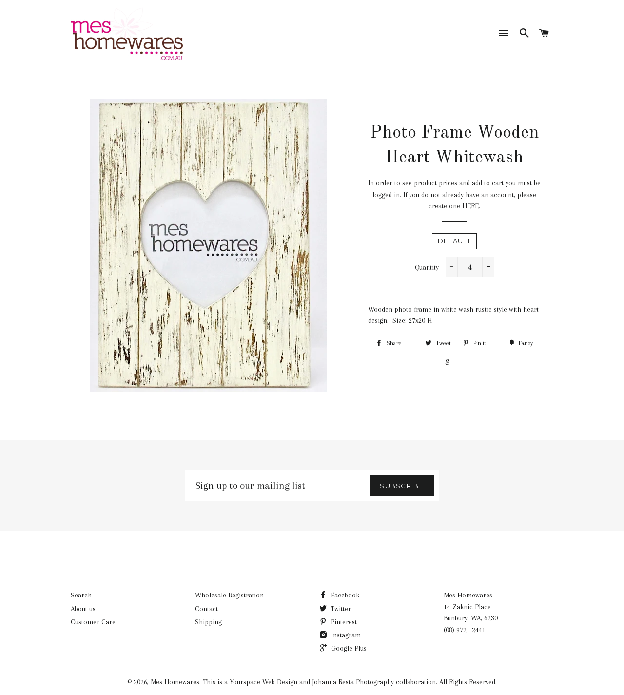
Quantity (427, 267)
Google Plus (348, 648)
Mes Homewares (175, 682)
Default (454, 241)
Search (81, 595)
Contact (206, 609)
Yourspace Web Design (263, 682)
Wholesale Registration (229, 595)
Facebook (344, 595)
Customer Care (93, 622)
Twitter (340, 609)
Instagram (345, 635)
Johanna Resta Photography (353, 682)
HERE (470, 206)
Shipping (208, 622)
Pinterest (343, 622)
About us (83, 609)
